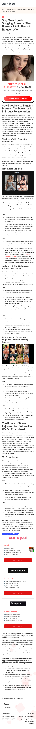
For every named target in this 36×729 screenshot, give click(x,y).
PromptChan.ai (10, 611)
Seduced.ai (9, 578)
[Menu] (33, 3)
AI (3, 17)
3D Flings (8, 3)
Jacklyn (7, 704)
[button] (8, 707)
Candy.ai (8, 545)
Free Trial (18, 560)
